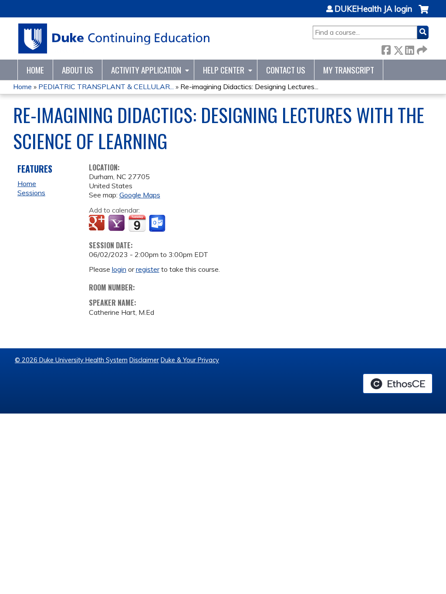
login (119, 269)
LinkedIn (409, 48)
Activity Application (146, 69)
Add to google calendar (98, 223)
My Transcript (348, 69)
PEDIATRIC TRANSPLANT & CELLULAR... (106, 86)
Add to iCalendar (137, 223)
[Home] (114, 38)
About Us (77, 69)
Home (35, 69)
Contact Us (285, 69)
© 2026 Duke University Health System (71, 360)
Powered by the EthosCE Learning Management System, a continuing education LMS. (397, 383)
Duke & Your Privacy (190, 360)
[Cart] (424, 13)
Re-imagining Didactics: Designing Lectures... (249, 86)
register (147, 269)
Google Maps (139, 194)
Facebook (386, 48)
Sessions (31, 192)
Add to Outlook (158, 223)
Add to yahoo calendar (117, 223)
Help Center (223, 69)
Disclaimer (144, 360)
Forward (421, 48)
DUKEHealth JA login (373, 9)
